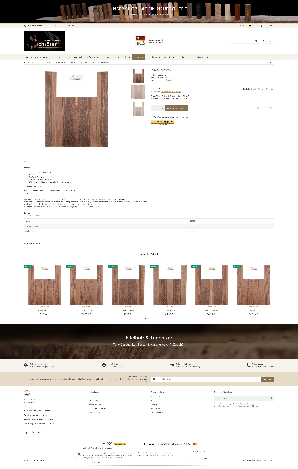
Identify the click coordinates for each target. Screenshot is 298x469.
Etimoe (192, 221)
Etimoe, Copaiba (165, 80)
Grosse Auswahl (94, 401)
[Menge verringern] (153, 108)
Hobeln (38, 215)
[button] (250, 26)
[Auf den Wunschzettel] (264, 108)
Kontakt (243, 26)
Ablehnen (208, 459)
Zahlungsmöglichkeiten (97, 408)
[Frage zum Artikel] (271, 108)
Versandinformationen (96, 412)
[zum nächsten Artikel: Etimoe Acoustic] (270, 62)
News (236, 26)
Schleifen (28, 215)
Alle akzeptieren (199, 451)
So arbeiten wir (93, 397)
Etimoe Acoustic (44, 310)
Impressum (87, 462)
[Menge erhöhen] (162, 108)
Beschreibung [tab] (29, 161)
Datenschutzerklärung (66, 379)
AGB (152, 401)
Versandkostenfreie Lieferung (171, 92)
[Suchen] (257, 41)
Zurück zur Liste (31, 62)
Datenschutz (98, 462)
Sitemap (154, 404)
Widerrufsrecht (157, 412)
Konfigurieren (192, 459)
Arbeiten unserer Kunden (98, 404)
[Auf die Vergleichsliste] (258, 108)
